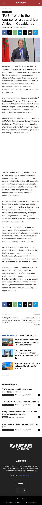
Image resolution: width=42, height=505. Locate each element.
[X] (9, 32)
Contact (24, 498)
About (17, 498)
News (9, 11)
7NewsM (17, 395)
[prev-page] (3, 374)
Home (4, 8)
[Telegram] (35, 32)
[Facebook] (4, 32)
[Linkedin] (20, 32)
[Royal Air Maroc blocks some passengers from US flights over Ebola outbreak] (7, 342)
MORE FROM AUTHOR (28, 335)
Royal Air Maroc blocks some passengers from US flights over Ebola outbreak (27, 342)
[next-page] (7, 374)
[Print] (30, 32)
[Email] (25, 32)
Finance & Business (8, 395)
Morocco (5, 417)
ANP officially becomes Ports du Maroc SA (20, 402)
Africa (10, 8)
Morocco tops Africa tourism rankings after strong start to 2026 (27, 366)
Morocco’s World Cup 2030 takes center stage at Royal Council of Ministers (31, 321)
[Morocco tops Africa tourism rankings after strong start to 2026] (7, 366)
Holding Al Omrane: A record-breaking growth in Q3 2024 (11, 320)
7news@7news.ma (25, 475)
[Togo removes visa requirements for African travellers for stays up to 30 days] (7, 353)
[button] (3, 3)
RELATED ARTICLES (9, 335)
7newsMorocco (8, 27)
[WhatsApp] (15, 32)
